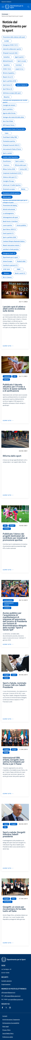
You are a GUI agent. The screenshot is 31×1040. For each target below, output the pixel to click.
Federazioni (7, 376)
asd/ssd (6, 379)
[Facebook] (2, 1007)
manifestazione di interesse (8, 604)
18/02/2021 (23, 525)
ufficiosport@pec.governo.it (12, 996)
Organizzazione (5, 984)
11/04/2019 (23, 749)
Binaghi (14, 749)
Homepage (5, 14)
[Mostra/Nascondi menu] (3, 6)
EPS (15, 376)
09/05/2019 (23, 675)
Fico (5, 827)
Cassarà (6, 678)
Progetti (12, 526)
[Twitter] (6, 1007)
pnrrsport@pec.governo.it (15, 999)
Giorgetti (6, 675)
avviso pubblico (8, 600)
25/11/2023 (23, 302)
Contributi (6, 529)
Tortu (13, 899)
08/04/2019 (23, 824)
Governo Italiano (6, 2)
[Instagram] (10, 1007)
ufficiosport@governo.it (8, 992)
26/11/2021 (23, 376)
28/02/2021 (23, 451)
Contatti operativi (6, 981)
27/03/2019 (23, 898)
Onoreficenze (7, 902)
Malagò (6, 752)
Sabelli (14, 675)
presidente (7, 608)
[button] (7, 1037)
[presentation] (28, 7)
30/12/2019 (23, 600)
